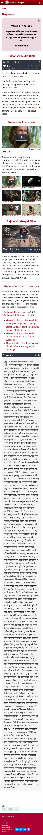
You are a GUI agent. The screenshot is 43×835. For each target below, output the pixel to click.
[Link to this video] (12, 151)
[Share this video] (38, 128)
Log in (4, 831)
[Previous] (8, 62)
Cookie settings (7, 829)
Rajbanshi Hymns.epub (15, 312)
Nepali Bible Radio (8, 816)
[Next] (11, 62)
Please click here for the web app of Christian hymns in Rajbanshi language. (22, 346)
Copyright (5, 823)
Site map (5, 825)
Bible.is (33, 108)
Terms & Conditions (34, 69)
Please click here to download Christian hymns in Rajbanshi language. (20, 336)
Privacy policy (6, 827)
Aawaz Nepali (18, 2)
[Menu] (3, 2)
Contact (4, 821)
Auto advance (35, 66)
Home (4, 8)
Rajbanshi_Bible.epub (14, 315)
